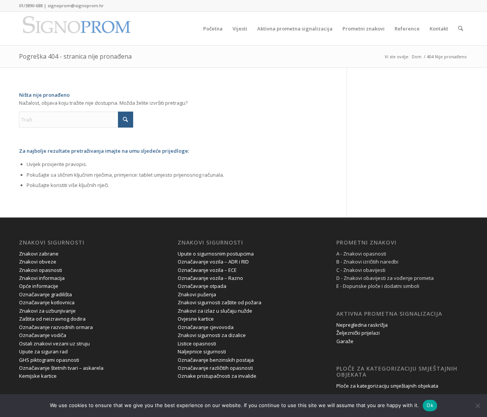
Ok (430, 405)
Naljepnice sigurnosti (202, 351)
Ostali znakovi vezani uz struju (54, 343)
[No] (477, 405)
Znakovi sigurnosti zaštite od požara (219, 302)
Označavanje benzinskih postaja (216, 359)
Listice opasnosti (197, 343)
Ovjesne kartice (196, 318)
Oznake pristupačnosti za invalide (217, 375)
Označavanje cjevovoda (206, 327)
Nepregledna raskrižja (362, 324)
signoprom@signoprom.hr (76, 5)
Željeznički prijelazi (358, 332)
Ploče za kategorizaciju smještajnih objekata (387, 385)
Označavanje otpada (202, 286)
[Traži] (460, 28)
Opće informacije (38, 286)
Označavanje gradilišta (45, 294)
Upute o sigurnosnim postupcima (216, 253)
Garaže (344, 341)
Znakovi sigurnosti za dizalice (212, 335)
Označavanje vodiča (42, 335)
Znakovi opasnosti (40, 270)
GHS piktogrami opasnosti (49, 359)
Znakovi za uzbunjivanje (47, 310)
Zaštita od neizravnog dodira (52, 318)
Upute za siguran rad (43, 351)
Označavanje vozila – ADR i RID (213, 261)
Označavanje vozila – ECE (207, 270)
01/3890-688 (31, 5)
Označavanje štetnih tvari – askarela (61, 367)
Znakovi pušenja (197, 294)
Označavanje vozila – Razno (210, 278)
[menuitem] (213, 28)
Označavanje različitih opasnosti (215, 367)
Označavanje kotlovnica (47, 302)
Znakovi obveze (37, 261)
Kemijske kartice (38, 375)
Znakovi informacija (42, 278)
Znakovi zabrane (39, 253)
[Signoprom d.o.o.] (76, 28)
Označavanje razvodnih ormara (56, 327)
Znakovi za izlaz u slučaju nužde (215, 310)
